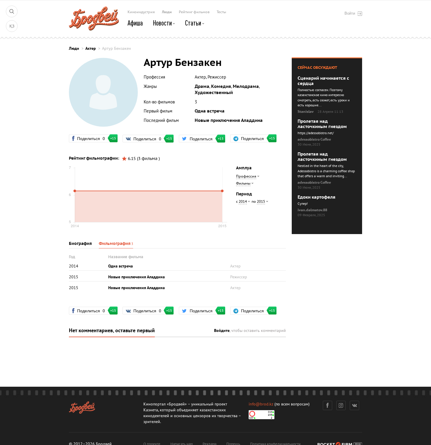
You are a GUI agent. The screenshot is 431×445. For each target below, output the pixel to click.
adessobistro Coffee (314, 139)
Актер (90, 48)
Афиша (135, 23)
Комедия (221, 86)
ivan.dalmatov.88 (312, 210)
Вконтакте (354, 405)
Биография (80, 243)
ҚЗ (11, 26)
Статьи (193, 23)
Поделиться (93, 138)
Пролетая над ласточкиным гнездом (322, 124)
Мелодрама (246, 86)
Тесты (221, 12)
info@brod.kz (261, 404)
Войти (350, 13)
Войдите (222, 330)
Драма (202, 86)
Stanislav (306, 112)
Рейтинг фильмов (194, 12)
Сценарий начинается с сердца (323, 81)
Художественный (214, 92)
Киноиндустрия (141, 12)
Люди (167, 12)
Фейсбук (327, 405)
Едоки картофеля (316, 197)
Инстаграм (341, 405)
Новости (163, 23)
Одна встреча (210, 111)
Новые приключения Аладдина (229, 120)
